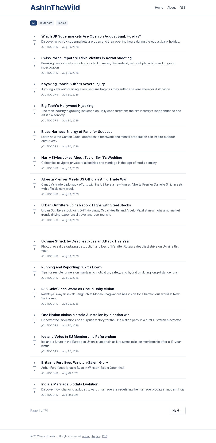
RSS (183, 7)
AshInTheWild (55, 7)
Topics (61, 22)
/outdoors (46, 22)
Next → (178, 410)
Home (159, 7)
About (171, 7)
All (33, 22)
